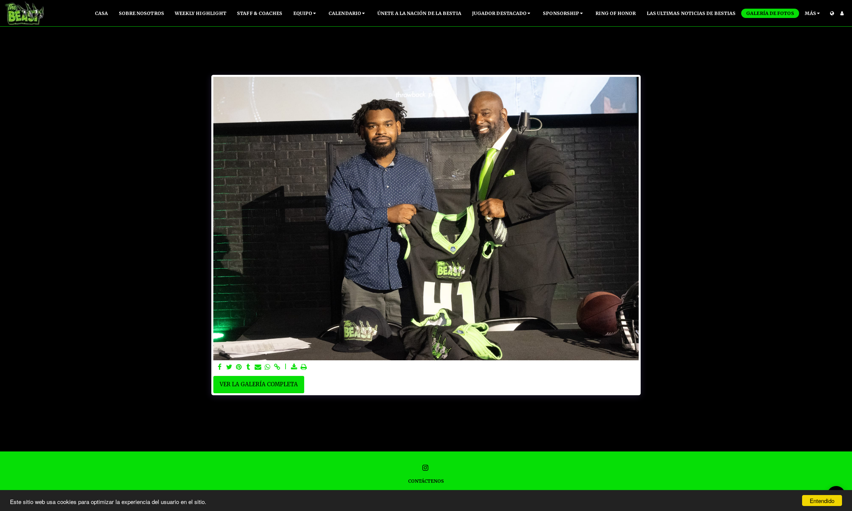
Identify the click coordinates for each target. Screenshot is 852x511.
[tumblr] (248, 367)
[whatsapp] (267, 367)
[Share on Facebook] (219, 367)
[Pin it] (238, 367)
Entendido (822, 500)
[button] (305, 13)
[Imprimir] (304, 367)
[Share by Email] (258, 367)
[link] (277, 367)
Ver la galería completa (259, 384)
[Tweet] (229, 367)
